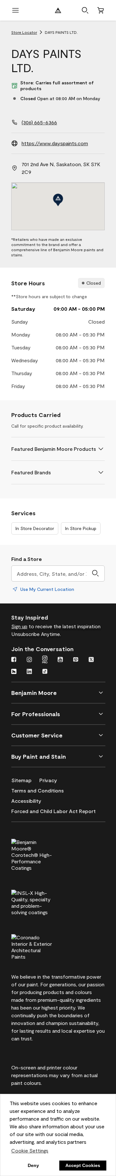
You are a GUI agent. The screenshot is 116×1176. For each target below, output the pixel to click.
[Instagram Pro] (44, 660)
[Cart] (100, 10)
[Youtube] (60, 660)
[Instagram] (29, 660)
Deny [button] (33, 1165)
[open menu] (15, 10)
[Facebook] (13, 660)
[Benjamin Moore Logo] (58, 10)
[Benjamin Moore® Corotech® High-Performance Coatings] (42, 854)
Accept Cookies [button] (82, 1165)
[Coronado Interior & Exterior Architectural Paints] (42, 946)
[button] (85, 10)
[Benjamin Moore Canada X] (91, 660)
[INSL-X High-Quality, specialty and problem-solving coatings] (42, 901)
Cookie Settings (29, 1150)
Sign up (19, 626)
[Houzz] (13, 672)
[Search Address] (95, 573)
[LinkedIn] (29, 672)
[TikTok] (44, 672)
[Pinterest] (75, 660)
